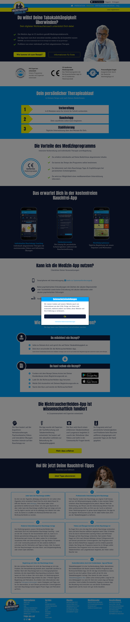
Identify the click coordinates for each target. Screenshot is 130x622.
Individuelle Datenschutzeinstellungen (65, 321)
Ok (65, 316)
